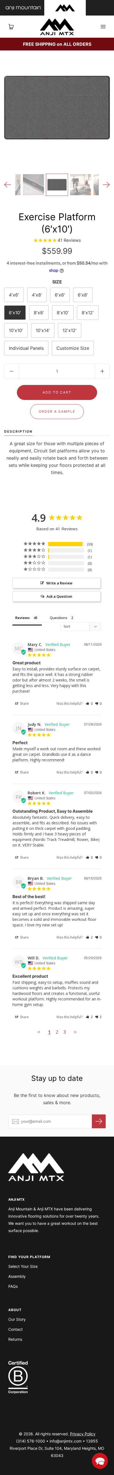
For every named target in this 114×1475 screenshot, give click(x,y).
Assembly (17, 1276)
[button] (89, 703)
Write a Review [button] (59, 583)
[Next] (106, 184)
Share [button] (24, 703)
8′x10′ (63, 312)
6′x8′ (83, 295)
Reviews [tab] (22, 617)
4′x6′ (14, 295)
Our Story (17, 1319)
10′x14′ (43, 330)
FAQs (13, 1286)
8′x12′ (88, 312)
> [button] (75, 1032)
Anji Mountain (24, 7)
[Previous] (7, 184)
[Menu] (103, 26)
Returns (15, 1339)
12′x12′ (70, 330)
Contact (15, 1329)
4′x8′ (37, 295)
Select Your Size (23, 1266)
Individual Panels (26, 348)
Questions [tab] (58, 617)
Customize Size (72, 348)
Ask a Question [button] (59, 596)
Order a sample (57, 411)
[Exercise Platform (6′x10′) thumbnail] (57, 185)
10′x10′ (16, 330)
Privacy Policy (82, 1433)
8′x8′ (39, 312)
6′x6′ (60, 295)
